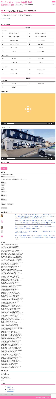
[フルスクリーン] (53, 123)
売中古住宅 (41, 83)
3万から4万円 (14, 73)
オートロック (14, 47)
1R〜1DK (14, 58)
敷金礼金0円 (41, 44)
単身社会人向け (14, 40)
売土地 (14, 83)
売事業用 (14, 87)
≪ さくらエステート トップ (7, 394)
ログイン (9, 386)
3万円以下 (40, 73)
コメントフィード (11, 389)
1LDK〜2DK (41, 58)
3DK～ (41, 62)
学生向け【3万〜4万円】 (14, 37)
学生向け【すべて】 (14, 33)
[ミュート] (51, 123)
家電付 (41, 47)
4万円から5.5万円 (40, 69)
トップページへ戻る (5, 18)
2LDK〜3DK (14, 62)
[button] (28, 109)
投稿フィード (10, 387)
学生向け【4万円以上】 (41, 33)
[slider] (27, 123)
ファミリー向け (41, 40)
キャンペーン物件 (41, 51)
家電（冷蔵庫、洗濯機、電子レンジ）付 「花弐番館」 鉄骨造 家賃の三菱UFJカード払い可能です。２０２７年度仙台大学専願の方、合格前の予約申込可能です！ (35, 237)
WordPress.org (10, 391)
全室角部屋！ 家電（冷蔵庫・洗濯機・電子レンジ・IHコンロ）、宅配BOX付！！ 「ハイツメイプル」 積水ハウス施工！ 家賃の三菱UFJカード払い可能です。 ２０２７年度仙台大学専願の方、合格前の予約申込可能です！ (35, 222)
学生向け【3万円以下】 (41, 37)
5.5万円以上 (14, 69)
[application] (28, 109)
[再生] (2, 123)
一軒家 (14, 51)
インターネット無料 (14, 44)
